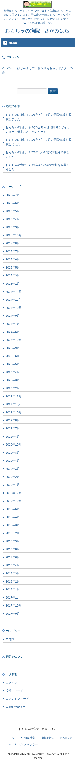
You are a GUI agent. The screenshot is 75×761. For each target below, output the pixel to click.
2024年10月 (13, 307)
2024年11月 (13, 299)
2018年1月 (13, 589)
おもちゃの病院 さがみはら (37, 30)
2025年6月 (13, 259)
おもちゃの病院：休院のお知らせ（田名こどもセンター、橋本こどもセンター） (38, 129)
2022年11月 (13, 404)
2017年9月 (13, 613)
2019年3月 (13, 525)
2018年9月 (13, 541)
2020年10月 (13, 444)
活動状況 (48, 738)
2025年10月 (13, 235)
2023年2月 (13, 388)
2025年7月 (13, 251)
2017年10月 (13, 605)
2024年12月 (13, 291)
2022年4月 (13, 436)
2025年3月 (13, 275)
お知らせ (66, 738)
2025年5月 (13, 267)
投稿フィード (14, 690)
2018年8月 (13, 549)
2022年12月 (13, 396)
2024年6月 (13, 332)
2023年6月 (13, 356)
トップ (13, 738)
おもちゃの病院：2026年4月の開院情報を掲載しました (37, 167)
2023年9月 (13, 348)
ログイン (11, 682)
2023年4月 (13, 372)
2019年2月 (13, 533)
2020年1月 (13, 484)
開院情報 (30, 738)
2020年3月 (13, 468)
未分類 (10, 639)
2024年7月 (13, 323)
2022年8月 (13, 420)
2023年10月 (13, 340)
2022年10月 (13, 412)
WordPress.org (15, 706)
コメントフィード (17, 698)
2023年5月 (13, 364)
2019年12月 (13, 493)
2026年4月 (13, 219)
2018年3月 (13, 573)
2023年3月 (13, 380)
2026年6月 (13, 203)
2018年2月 (13, 581)
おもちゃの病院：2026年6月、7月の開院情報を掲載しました (38, 142)
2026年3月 (13, 227)
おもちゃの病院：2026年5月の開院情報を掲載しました (37, 154)
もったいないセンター (23, 744)
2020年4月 (13, 460)
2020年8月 (13, 452)
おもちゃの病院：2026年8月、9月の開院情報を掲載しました (38, 117)
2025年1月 (13, 283)
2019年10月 (13, 500)
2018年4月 (13, 565)
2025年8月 (13, 243)
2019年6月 (13, 509)
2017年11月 (13, 597)
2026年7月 (13, 195)
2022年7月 (13, 428)
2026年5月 (13, 211)
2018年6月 (13, 557)
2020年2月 (13, 476)
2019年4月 (13, 517)
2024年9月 (13, 315)
